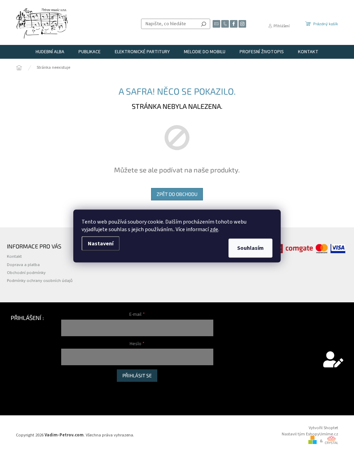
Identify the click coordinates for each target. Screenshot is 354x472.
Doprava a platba (23, 265)
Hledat (203, 23)
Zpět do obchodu (177, 194)
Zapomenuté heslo (78, 396)
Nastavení (100, 243)
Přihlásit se (137, 375)
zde (214, 229)
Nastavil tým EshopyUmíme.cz (310, 434)
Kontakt (14, 256)
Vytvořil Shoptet (323, 428)
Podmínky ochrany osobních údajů (40, 280)
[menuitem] (50, 52)
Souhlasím (250, 248)
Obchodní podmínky (26, 273)
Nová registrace (75, 389)
